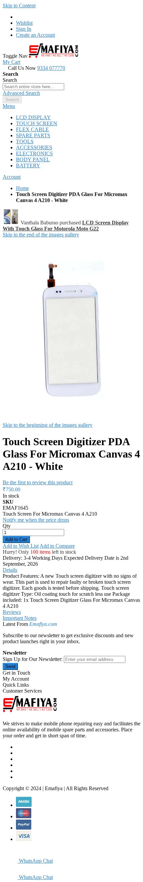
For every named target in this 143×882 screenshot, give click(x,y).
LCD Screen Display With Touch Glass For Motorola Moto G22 (66, 225)
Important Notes (20, 618)
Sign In (23, 29)
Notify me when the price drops (36, 520)
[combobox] (33, 86)
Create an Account (35, 35)
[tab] (71, 106)
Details (10, 570)
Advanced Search (21, 93)
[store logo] (53, 56)
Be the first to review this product (37, 482)
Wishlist (24, 23)
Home (22, 188)
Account (12, 177)
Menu (9, 106)
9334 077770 (51, 68)
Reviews (12, 612)
